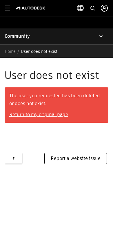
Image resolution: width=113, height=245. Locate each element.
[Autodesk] (31, 8)
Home (10, 51)
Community (17, 36)
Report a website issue (76, 158)
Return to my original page (38, 114)
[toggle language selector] (80, 8)
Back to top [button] (14, 158)
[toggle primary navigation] (11, 8)
